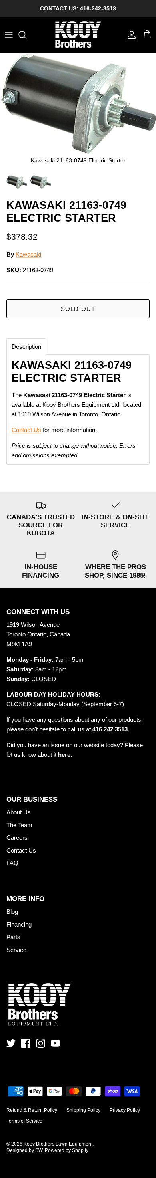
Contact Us (26, 429)
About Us (18, 812)
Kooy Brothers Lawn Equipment (58, 1144)
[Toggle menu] (9, 35)
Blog (12, 911)
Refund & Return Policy (31, 1110)
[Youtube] (55, 1043)
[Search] (26, 35)
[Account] (129, 35)
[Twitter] (11, 1043)
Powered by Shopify (66, 1150)
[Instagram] (40, 1043)
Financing (19, 924)
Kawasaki (28, 254)
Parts (13, 937)
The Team (19, 825)
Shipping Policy (83, 1110)
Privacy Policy (125, 1110)
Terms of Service (24, 1121)
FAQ (12, 862)
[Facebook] (25, 1043)
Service (16, 949)
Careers (17, 837)
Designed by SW (24, 1150)
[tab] (26, 346)
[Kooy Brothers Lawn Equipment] (78, 35)
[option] (78, 111)
